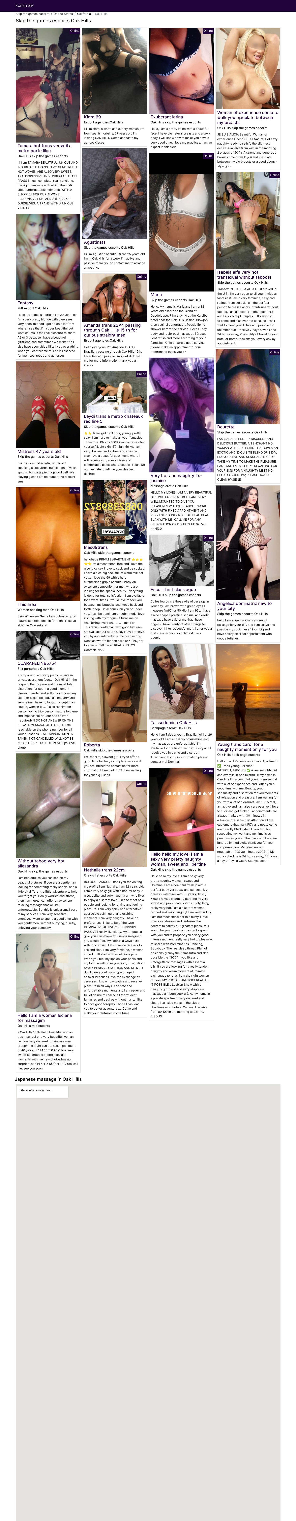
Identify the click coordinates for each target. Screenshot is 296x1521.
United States (63, 14)
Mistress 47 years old (39, 451)
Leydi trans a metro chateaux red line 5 (113, 419)
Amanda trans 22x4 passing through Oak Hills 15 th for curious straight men (112, 330)
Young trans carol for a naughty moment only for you (247, 747)
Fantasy (25, 302)
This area (27, 604)
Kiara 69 (92, 116)
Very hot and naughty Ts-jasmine (176, 478)
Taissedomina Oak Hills (174, 722)
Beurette (226, 426)
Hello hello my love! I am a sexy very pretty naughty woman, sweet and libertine (178, 859)
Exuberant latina (167, 116)
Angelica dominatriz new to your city (244, 606)
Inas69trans (96, 547)
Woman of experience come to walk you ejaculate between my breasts (247, 117)
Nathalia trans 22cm (104, 869)
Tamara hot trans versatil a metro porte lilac (44, 148)
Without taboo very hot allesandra (41, 863)
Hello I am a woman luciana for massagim (45, 1018)
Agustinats (95, 242)
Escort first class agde (173, 589)
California (84, 14)
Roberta (92, 744)
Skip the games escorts (32, 14)
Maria (156, 294)
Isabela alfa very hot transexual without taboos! (244, 275)
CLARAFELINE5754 (37, 663)
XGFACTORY (25, 6)
